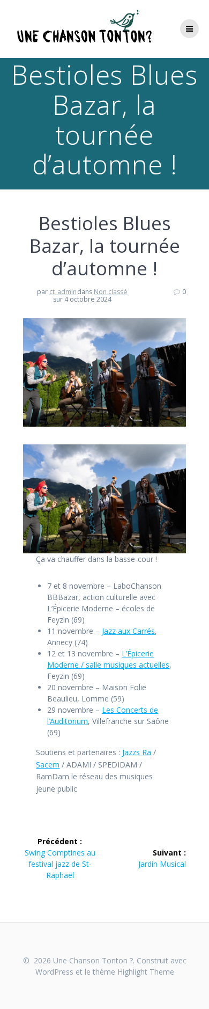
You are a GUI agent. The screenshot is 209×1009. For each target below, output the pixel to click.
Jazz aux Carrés (128, 631)
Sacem (47, 764)
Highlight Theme (145, 972)
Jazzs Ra (136, 752)
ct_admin (63, 291)
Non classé (111, 291)
